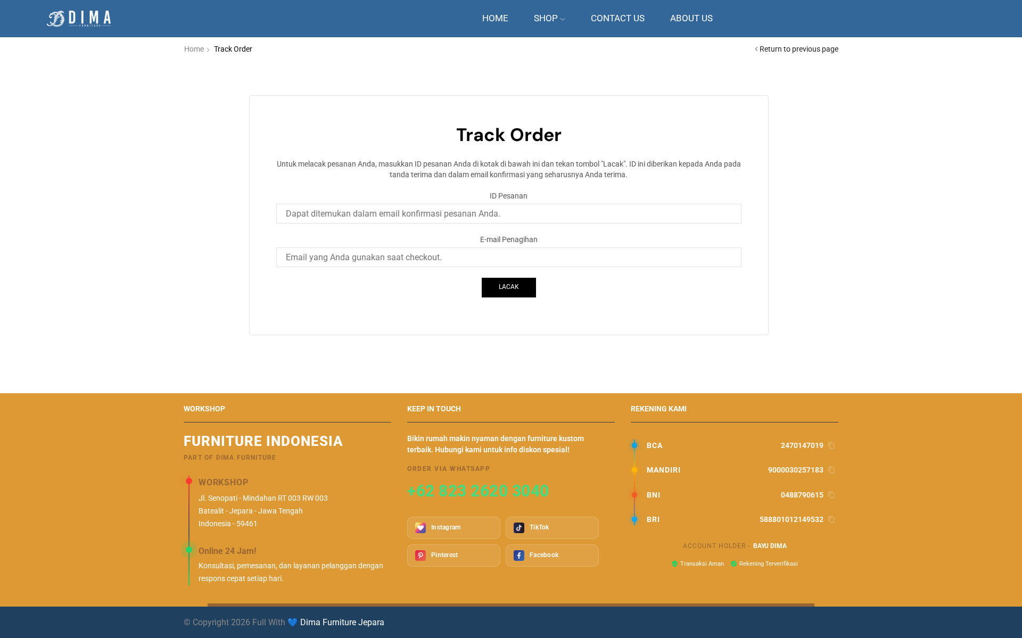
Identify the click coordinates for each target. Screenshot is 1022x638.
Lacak (509, 287)
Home (495, 18)
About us (691, 18)
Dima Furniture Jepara (342, 622)
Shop (546, 18)
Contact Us (618, 18)
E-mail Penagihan (509, 239)
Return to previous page (799, 49)
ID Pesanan (509, 196)
